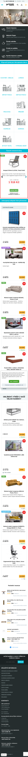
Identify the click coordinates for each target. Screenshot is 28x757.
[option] (14, 16)
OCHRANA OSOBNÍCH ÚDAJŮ (8, 678)
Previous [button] (2, 16)
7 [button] (14, 24)
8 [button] (15, 24)
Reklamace (4, 696)
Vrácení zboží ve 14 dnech (7, 692)
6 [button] (13, 24)
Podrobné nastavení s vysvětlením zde (14, 385)
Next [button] (26, 16)
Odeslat (20, 661)
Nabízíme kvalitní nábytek (7, 685)
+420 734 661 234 (5, 739)
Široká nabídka (4, 689)
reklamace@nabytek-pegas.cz (7, 746)
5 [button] (12, 24)
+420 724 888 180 (9, 1)
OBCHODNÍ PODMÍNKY (6, 675)
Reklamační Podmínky (6, 694)
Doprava (3, 682)
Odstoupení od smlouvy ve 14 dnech (9, 670)
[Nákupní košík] (26, 5)
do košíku (22, 242)
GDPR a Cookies (5, 687)
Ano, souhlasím (14, 381)
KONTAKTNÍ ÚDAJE (5, 673)
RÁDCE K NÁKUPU (5, 680)
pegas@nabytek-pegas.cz (7, 733)
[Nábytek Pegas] (10, 5)
